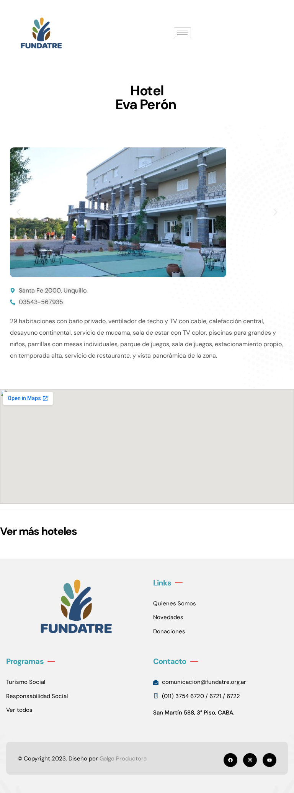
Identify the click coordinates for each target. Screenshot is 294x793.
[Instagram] (250, 760)
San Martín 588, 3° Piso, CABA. (193, 712)
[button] (18, 212)
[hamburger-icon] (182, 32)
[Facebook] (230, 760)
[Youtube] (269, 760)
